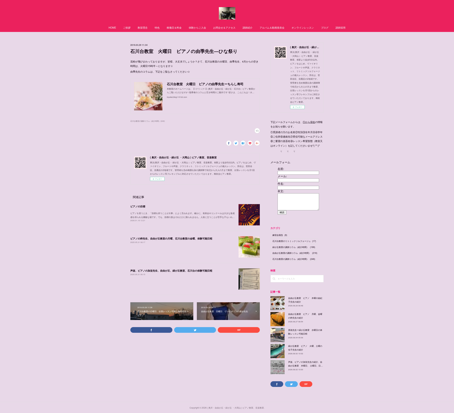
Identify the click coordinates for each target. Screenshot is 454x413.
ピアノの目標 (137, 206)
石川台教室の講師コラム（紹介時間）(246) (147, 121)
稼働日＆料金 (174, 27)
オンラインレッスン (303, 27)
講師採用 (340, 27)
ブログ (324, 27)
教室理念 (143, 27)
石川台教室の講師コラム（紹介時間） (293, 258)
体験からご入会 (197, 27)
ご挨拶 (127, 27)
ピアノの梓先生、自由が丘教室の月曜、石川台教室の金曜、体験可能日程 (171, 238)
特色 (157, 27)
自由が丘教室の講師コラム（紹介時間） (294, 252)
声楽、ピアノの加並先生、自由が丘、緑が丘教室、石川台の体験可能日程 (171, 270)
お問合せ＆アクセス (224, 27)
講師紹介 (248, 27)
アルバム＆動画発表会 (272, 27)
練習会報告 (279, 234)
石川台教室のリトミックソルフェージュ (294, 240)
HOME (112, 27)
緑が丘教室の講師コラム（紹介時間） (293, 246)
